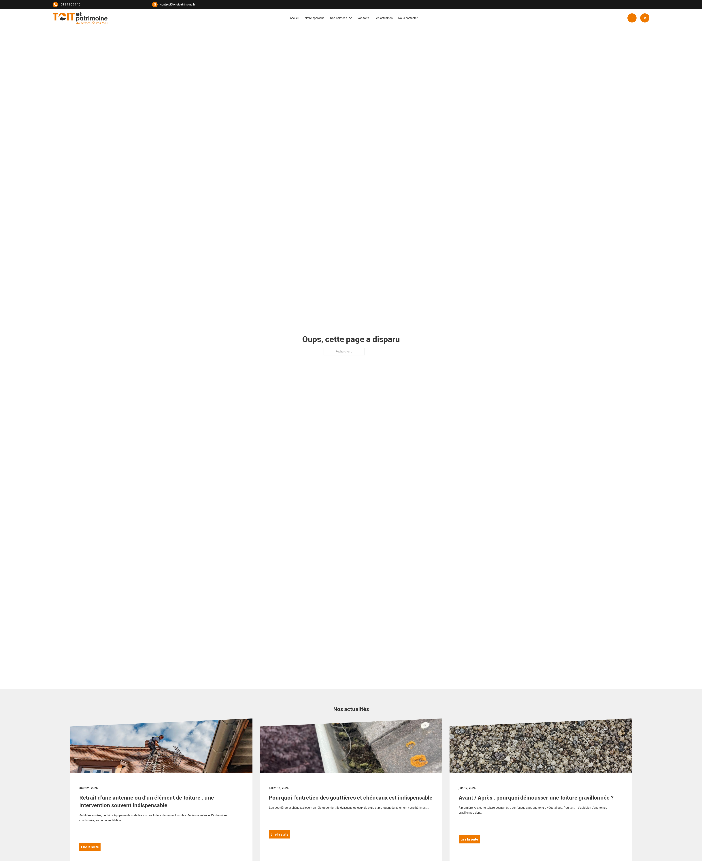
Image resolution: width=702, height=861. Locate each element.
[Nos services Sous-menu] (350, 17)
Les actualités (384, 18)
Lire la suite (90, 847)
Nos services (338, 18)
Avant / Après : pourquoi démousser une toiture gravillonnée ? (536, 797)
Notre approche (314, 18)
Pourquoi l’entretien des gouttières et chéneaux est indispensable (350, 797)
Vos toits (363, 18)
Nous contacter (408, 18)
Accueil (294, 18)
